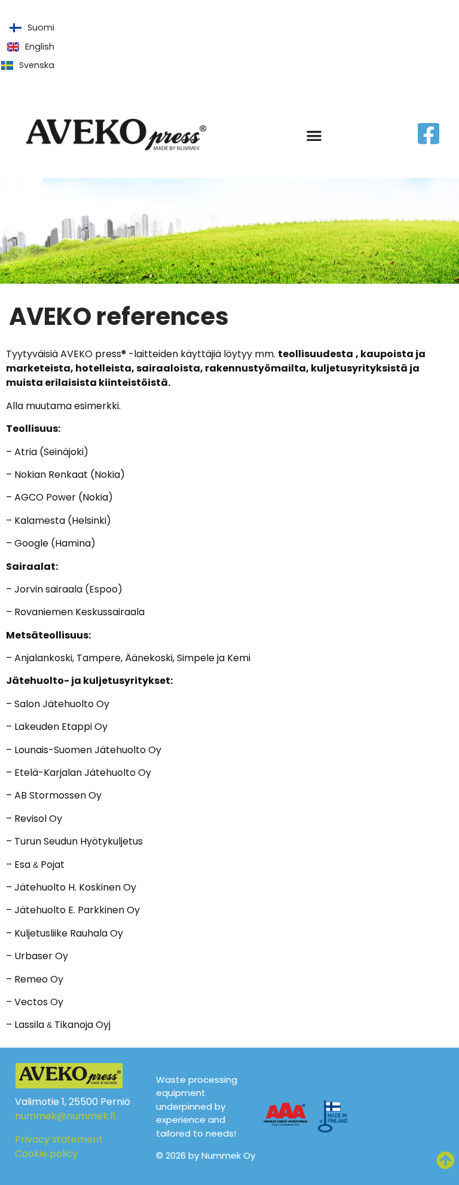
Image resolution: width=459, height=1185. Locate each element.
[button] (314, 135)
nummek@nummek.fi (65, 1116)
